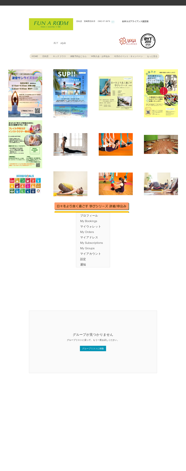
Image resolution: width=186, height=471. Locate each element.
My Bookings (88, 221)
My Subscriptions (91, 242)
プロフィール (89, 215)
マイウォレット (90, 226)
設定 (83, 259)
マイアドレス (89, 237)
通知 (83, 264)
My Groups (87, 248)
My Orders (87, 232)
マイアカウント (90, 253)
